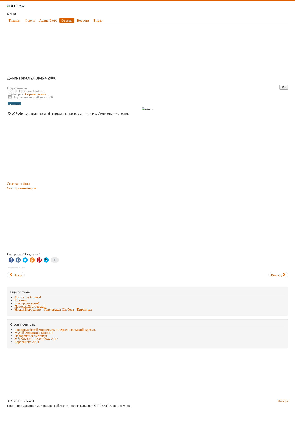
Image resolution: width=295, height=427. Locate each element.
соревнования (14, 104)
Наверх (283, 401)
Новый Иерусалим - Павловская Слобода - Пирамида (53, 309)
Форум (30, 20)
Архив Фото (48, 20)
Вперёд (276, 275)
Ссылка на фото (18, 183)
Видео (98, 20)
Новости (83, 20)
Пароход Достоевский (30, 306)
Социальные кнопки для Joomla (16, 267)
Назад (17, 275)
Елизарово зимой (27, 303)
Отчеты (66, 20)
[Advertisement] (109, 50)
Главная (14, 20)
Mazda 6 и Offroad (28, 297)
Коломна (21, 300)
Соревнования (35, 94)
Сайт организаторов (21, 188)
